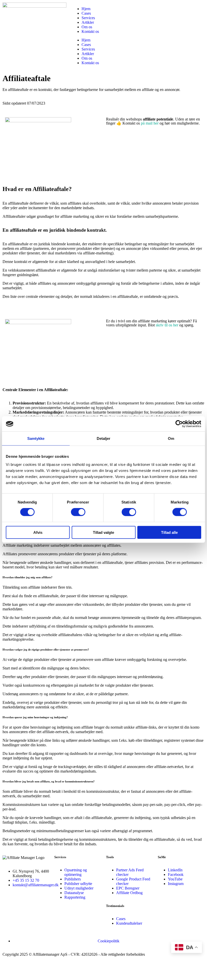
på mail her (150, 123)
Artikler (88, 22)
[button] (103, 577)
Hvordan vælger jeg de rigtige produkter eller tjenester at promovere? (46, 649)
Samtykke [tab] (36, 438)
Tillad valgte (103, 532)
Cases (86, 13)
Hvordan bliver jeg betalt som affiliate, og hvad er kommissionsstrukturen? (49, 781)
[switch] (78, 512)
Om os (87, 27)
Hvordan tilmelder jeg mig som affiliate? (28, 577)
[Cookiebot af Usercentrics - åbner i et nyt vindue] (179, 424)
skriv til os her (167, 325)
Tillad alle (169, 532)
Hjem (86, 9)
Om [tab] (171, 438)
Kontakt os (90, 31)
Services (88, 18)
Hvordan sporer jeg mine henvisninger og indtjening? (35, 717)
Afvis (37, 532)
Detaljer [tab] (104, 438)
